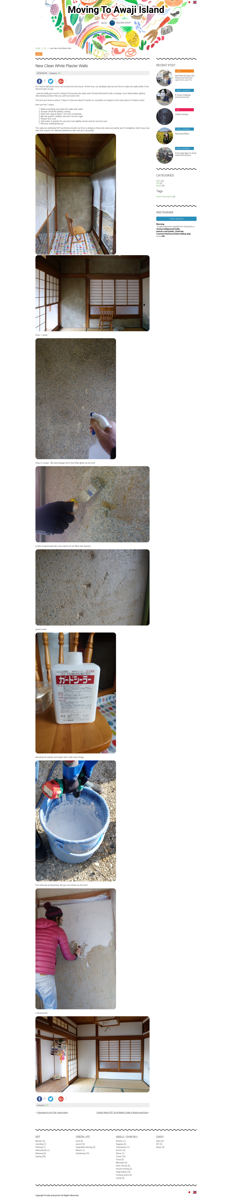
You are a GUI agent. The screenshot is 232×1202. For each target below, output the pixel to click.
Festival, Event (122, 1175)
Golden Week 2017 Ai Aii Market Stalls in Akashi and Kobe (122, 1112)
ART (37, 1136)
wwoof (79, 1144)
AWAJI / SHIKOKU (127, 1136)
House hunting (122, 1169)
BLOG (104, 23)
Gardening (80, 1153)
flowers (119, 1141)
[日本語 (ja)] (189, 2)
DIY (45, 48)
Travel (118, 1156)
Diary (158, 181)
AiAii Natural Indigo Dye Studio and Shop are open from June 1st (184, 78)
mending (39, 1144)
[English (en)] (195, 2)
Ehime (119, 1153)
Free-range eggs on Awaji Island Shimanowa (185, 154)
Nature (79, 1150)
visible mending (181, 114)
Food (118, 1159)
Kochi (118, 1150)
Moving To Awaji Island (116, 9)
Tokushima (121, 1147)
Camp (118, 1178)
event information (164, 196)
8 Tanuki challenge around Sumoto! (183, 96)
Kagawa (119, 1144)
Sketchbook (40, 1150)
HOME (37, 48)
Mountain (120, 1162)
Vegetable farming (84, 1147)
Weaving (39, 1153)
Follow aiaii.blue (176, 219)
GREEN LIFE (83, 1136)
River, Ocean (121, 1166)
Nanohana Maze (182, 134)
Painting (38, 1147)
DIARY (39, 54)
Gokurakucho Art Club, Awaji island (52, 1112)
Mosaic (38, 1141)
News (158, 185)
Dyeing (38, 1156)
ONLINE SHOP (123, 22)
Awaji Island (121, 1172)
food (78, 1141)
